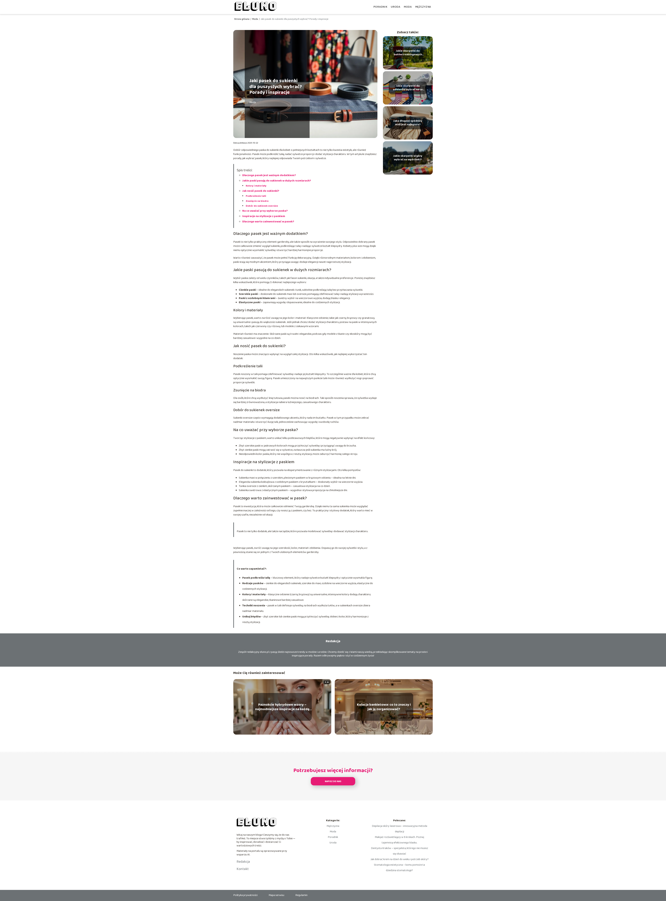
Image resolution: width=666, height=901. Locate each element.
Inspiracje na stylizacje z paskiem (263, 216)
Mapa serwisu (276, 895)
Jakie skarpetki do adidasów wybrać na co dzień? (408, 88)
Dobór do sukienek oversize (262, 206)
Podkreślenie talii (256, 196)
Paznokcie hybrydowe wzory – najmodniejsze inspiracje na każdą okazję (282, 706)
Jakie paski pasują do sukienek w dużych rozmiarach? (276, 181)
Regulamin (301, 895)
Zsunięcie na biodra (257, 201)
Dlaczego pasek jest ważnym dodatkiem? (269, 175)
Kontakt (243, 869)
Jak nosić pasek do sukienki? (260, 191)
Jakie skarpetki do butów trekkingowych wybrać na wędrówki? (408, 53)
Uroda (395, 7)
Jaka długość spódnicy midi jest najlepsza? (407, 123)
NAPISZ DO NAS (333, 781)
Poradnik (380, 7)
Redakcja (243, 861)
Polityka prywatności (245, 895)
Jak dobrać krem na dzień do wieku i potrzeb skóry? (399, 859)
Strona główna (242, 19)
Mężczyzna (423, 7)
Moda (408, 7)
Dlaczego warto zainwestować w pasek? (268, 221)
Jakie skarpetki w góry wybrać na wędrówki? (407, 158)
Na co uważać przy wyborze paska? (265, 211)
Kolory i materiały (256, 186)
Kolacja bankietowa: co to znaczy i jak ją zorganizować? (384, 706)
